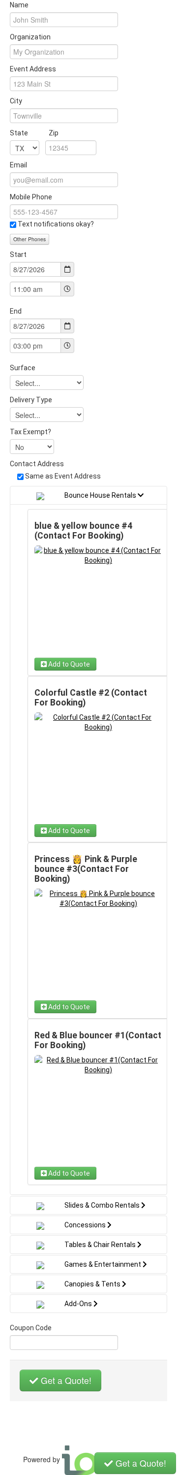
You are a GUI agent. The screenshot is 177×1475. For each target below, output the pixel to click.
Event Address (33, 69)
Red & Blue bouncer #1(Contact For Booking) (97, 1040)
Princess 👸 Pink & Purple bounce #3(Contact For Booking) (85, 869)
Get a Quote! (64, 1380)
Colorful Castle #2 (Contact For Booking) (90, 697)
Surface (22, 368)
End (16, 311)
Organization (30, 37)
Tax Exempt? (30, 432)
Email (18, 165)
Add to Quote (68, 664)
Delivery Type (31, 400)
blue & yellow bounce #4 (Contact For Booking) (83, 531)
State (34, 133)
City (16, 101)
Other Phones (29, 239)
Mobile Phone (31, 197)
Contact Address (37, 464)
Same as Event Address (63, 476)
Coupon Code (31, 1328)
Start (18, 254)
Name (19, 5)
